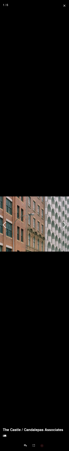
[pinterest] (42, 445)
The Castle (12, 429)
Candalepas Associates (43, 429)
